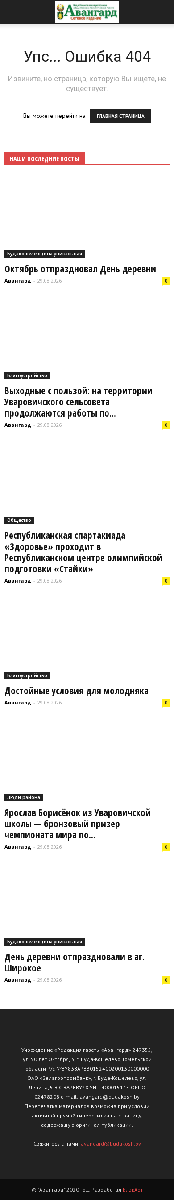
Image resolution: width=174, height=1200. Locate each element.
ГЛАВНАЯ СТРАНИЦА (121, 116)
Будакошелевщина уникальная (44, 253)
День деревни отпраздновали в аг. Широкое (74, 962)
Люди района (23, 797)
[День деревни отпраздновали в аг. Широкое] (87, 905)
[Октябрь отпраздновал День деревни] (87, 217)
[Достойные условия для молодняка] (87, 639)
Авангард (17, 280)
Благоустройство (27, 375)
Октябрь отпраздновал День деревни (80, 268)
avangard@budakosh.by (111, 1143)
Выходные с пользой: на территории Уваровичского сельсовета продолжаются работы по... (78, 401)
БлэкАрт (133, 1189)
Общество (19, 520)
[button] (161, 12)
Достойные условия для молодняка (76, 690)
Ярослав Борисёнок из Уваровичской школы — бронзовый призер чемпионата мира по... (77, 823)
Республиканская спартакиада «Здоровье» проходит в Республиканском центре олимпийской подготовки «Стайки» (83, 552)
